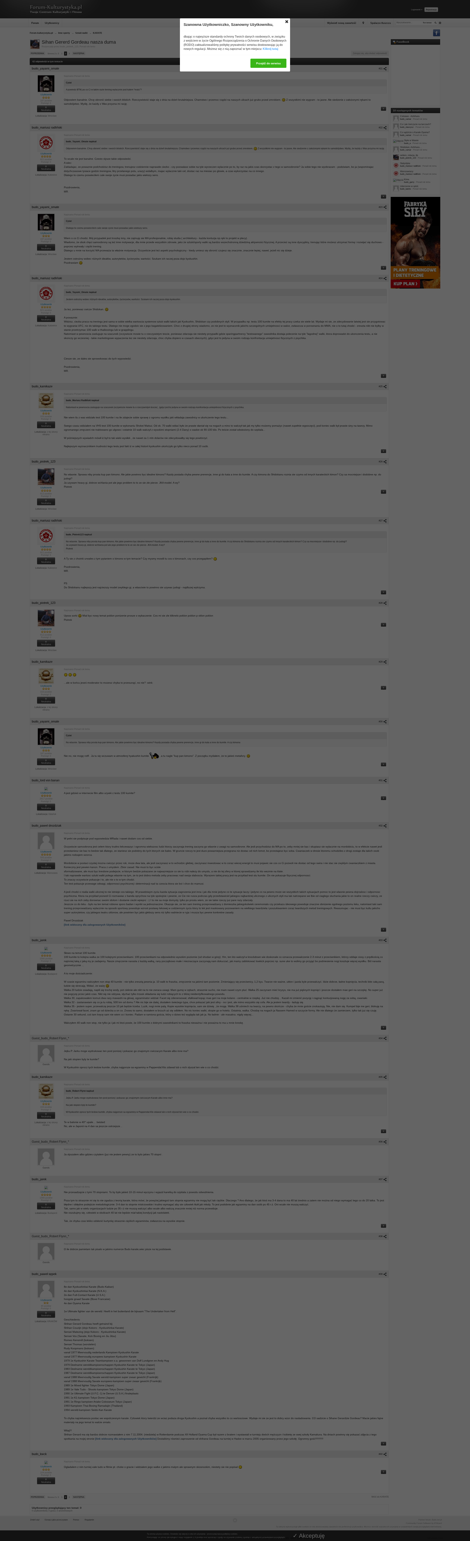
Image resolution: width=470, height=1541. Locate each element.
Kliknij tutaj (270, 48)
